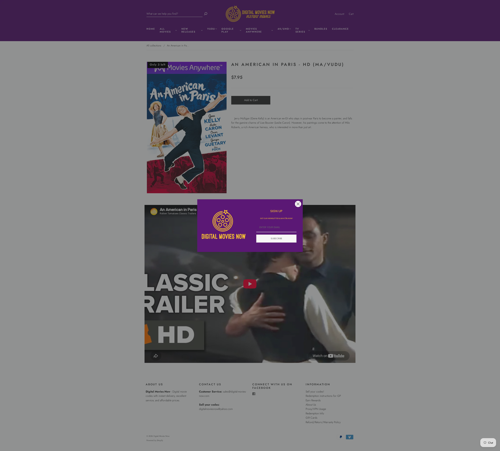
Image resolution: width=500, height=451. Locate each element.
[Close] (298, 204)
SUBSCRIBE (276, 238)
